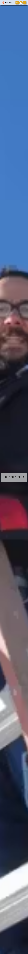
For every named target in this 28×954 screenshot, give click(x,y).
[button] (21, 2)
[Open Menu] (24, 2)
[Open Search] (17, 2)
